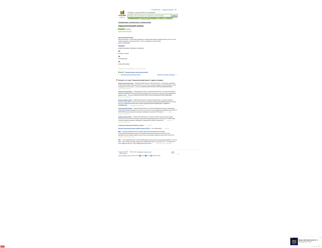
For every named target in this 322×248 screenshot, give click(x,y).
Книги (161, 18)
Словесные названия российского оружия (131, 125)
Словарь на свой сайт (167, 9)
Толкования (145, 18)
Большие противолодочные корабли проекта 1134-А (134, 128)
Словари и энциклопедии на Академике (141, 12)
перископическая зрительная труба (130, 74)
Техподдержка (140, 151)
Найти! (174, 15)
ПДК (119, 131)
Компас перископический (125, 83)
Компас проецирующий (125, 91)
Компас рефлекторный (125, 100)
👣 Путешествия (123, 153)
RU (175, 9)
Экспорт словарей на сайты (124, 155)
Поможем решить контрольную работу (136, 72)
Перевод (128, 29)
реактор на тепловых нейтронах (166, 74)
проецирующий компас (125, 108)
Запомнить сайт (157, 9)
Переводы (153, 18)
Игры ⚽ (169, 18)
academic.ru (122, 17)
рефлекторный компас (125, 116)
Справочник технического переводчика (134, 18)
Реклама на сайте (147, 151)
